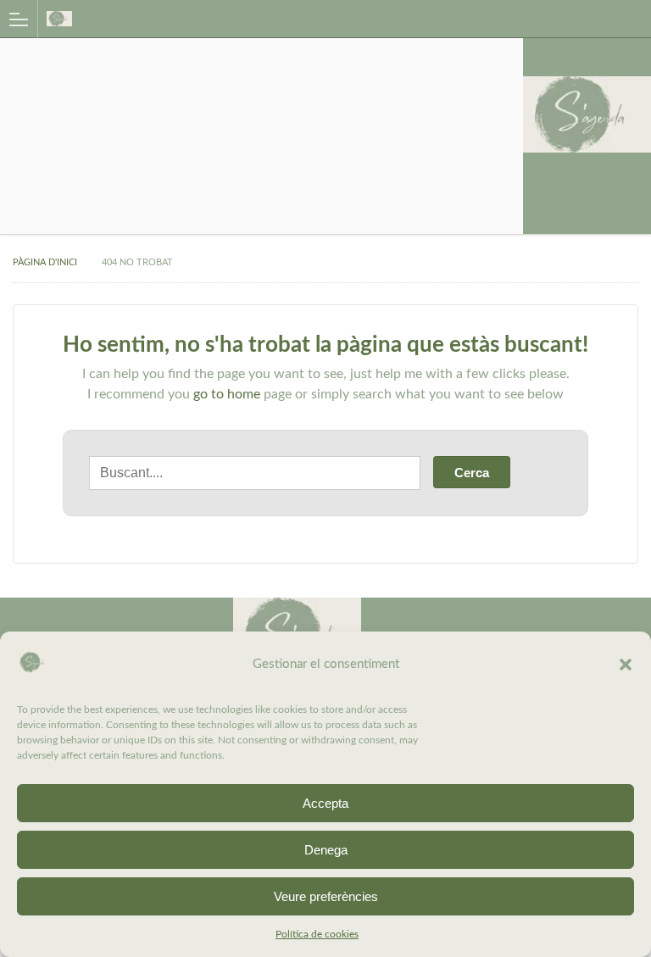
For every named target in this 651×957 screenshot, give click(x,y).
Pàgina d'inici (45, 262)
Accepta (325, 803)
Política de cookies (317, 934)
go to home (226, 394)
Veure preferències (326, 896)
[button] (625, 664)
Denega (326, 850)
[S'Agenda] (309, 18)
